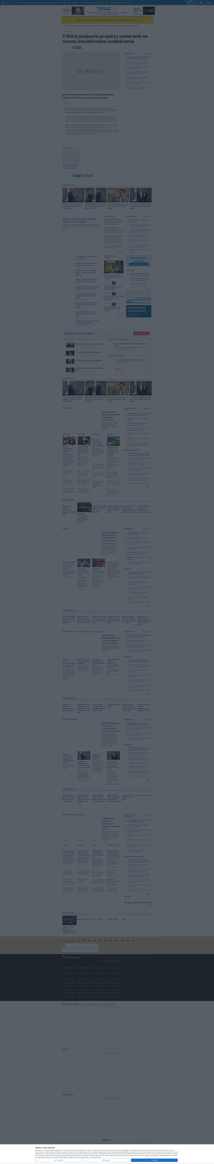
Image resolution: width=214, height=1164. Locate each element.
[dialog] (107, 1154)
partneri (43, 1150)
